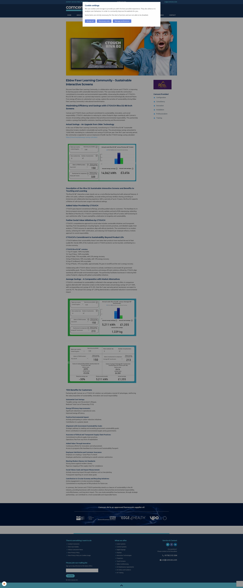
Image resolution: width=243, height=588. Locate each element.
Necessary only (104, 21)
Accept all (90, 21)
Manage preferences (122, 21)
